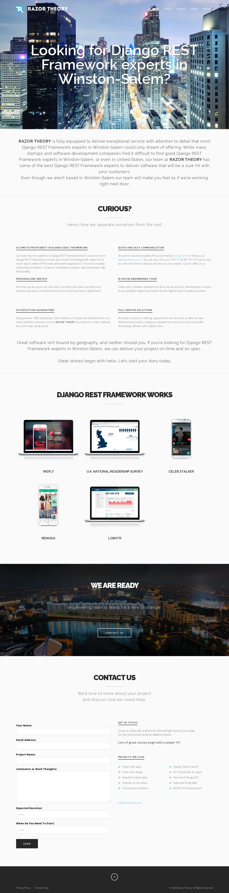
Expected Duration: (29, 808)
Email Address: (26, 740)
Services (181, 8)
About (167, 8)
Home (156, 8)
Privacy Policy (23, 887)
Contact (208, 8)
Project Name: (25, 754)
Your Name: (24, 725)
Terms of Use (41, 887)
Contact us (114, 632)
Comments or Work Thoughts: (36, 769)
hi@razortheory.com (130, 259)
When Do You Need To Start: (35, 823)
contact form (179, 255)
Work (194, 8)
